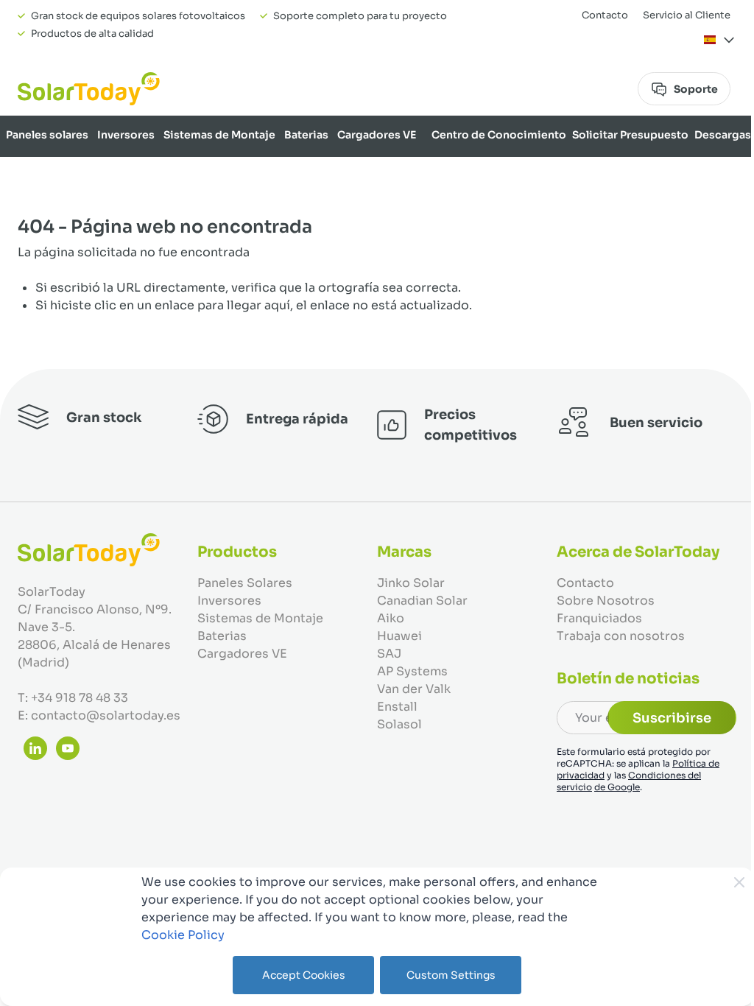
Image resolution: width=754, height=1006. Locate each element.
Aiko (390, 618)
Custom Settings (451, 975)
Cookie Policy (183, 935)
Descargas (722, 134)
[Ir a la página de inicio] (89, 88)
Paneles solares (47, 134)
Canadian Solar (422, 600)
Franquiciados (599, 618)
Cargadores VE (376, 134)
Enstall (397, 706)
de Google (617, 786)
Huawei (399, 636)
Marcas (640, 173)
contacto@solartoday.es (105, 715)
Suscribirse (672, 718)
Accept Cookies (303, 975)
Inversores (126, 134)
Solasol (399, 724)
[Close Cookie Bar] (739, 882)
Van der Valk (414, 689)
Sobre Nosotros (708, 173)
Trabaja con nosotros (621, 636)
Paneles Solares (244, 583)
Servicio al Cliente (686, 15)
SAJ (389, 653)
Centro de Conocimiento (498, 134)
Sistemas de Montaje (219, 134)
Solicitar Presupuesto (630, 134)
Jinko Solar (411, 583)
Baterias (306, 134)
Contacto (605, 15)
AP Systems (412, 671)
